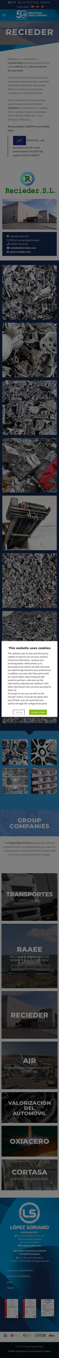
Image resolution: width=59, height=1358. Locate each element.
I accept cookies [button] (38, 712)
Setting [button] (19, 712)
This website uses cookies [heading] (29, 648)
